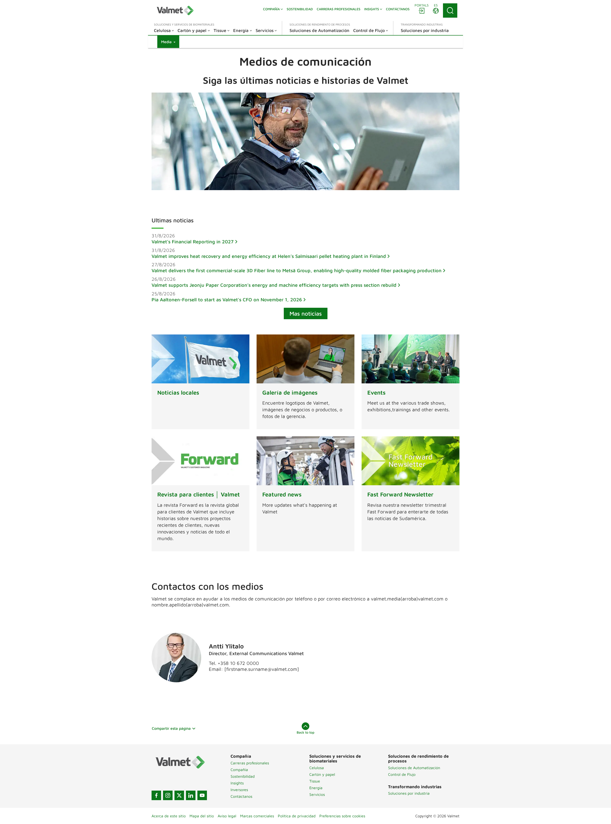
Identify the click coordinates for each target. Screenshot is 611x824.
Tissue (314, 781)
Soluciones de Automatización (414, 768)
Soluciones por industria (409, 793)
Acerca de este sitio (169, 816)
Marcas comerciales (257, 816)
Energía (315, 788)
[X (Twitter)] (179, 795)
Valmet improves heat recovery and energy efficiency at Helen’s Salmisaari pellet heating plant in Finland (269, 256)
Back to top (305, 732)
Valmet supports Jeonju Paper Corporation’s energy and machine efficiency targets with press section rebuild (274, 285)
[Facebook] (156, 795)
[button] (168, 41)
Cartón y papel (322, 774)
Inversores (239, 789)
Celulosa (316, 768)
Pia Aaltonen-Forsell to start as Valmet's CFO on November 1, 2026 (227, 299)
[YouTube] (202, 795)
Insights (237, 783)
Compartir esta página (171, 728)
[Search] (450, 10)
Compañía (239, 769)
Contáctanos (241, 796)
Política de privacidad (297, 816)
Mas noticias (306, 313)
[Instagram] (168, 795)
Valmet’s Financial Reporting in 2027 (193, 241)
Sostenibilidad (243, 776)
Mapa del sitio (202, 816)
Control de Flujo (402, 774)
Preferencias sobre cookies (342, 816)
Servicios (317, 794)
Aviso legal (227, 816)
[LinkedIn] (190, 795)
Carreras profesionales (250, 763)
